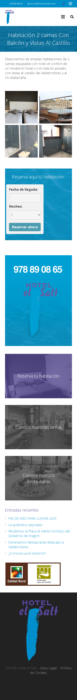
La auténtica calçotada (25, 525)
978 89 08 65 (16, 3)
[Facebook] (63, 3)
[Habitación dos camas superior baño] (55, 141)
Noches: (15, 206)
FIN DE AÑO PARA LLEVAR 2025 (32, 518)
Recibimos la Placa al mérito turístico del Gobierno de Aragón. (39, 533)
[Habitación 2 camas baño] (21, 141)
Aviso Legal (48, 668)
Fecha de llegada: (23, 189)
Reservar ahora (25, 227)
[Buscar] (72, 16)
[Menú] (63, 16)
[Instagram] (70, 3)
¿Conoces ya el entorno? (27, 553)
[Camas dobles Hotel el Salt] (21, 107)
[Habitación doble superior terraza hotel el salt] (55, 107)
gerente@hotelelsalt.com (41, 3)
